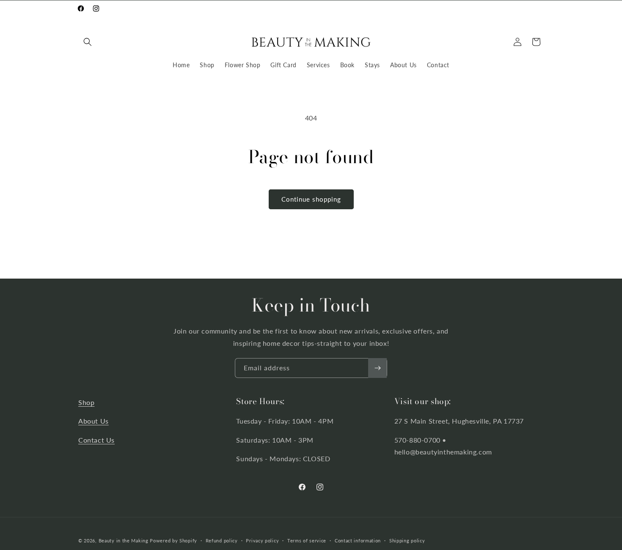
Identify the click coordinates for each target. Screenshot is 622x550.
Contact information (358, 540)
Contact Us (96, 440)
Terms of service (306, 540)
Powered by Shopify (173, 540)
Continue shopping (311, 199)
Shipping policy (407, 540)
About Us (93, 421)
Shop (86, 402)
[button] (87, 42)
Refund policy (222, 540)
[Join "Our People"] (377, 368)
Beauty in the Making (124, 540)
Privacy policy (262, 540)
